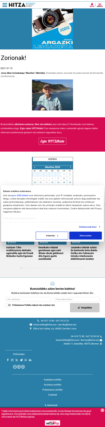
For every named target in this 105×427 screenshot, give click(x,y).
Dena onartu (85, 235)
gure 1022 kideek (19, 195)
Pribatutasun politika (52, 389)
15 (64, 182)
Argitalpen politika (52, 379)
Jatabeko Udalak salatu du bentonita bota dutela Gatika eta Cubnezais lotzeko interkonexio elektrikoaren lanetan (84, 253)
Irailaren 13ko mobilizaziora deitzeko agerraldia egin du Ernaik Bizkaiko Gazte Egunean (19, 251)
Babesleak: (52, 405)
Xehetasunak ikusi (88, 227)
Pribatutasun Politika (21, 305)
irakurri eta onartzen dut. (33, 305)
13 (52, 182)
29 (48, 174)
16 (70, 182)
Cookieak (52, 394)
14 (58, 182)
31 (60, 174)
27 (36, 174)
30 (54, 174)
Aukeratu (50, 235)
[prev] (34, 167)
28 (42, 174)
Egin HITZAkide (52, 141)
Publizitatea (19, 354)
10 (35, 182)
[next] (70, 167)
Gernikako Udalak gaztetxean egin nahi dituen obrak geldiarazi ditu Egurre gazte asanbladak (50, 253)
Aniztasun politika (52, 384)
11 (41, 182)
